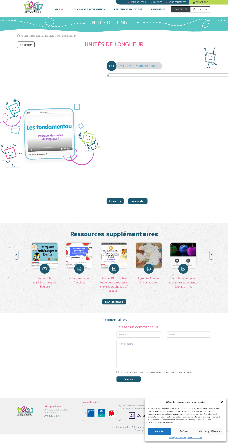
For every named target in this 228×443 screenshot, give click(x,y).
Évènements (158, 9)
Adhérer (157, 2)
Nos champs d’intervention (88, 9)
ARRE (57, 9)
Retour (27, 44)
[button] (221, 402)
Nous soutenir (138, 2)
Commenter (137, 201)
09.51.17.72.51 (52, 415)
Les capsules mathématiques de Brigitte (44, 282)
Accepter (159, 431)
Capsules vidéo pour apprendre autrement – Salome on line (183, 282)
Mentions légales (195, 437)
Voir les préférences (210, 431)
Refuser (184, 431)
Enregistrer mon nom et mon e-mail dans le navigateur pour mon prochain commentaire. (156, 372)
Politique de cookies (177, 437)
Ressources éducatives (128, 9)
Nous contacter (177, 2)
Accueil (24, 36)
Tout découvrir (114, 302)
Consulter (115, 201)
